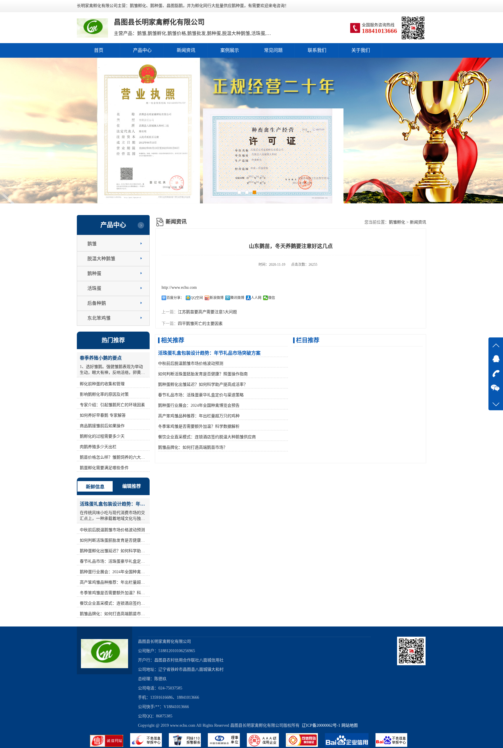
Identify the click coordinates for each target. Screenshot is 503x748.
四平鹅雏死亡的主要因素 (200, 323)
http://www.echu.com (179, 287)
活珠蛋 (94, 288)
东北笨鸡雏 (99, 318)
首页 (98, 50)
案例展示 (229, 50)
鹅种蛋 (94, 273)
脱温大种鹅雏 (101, 258)
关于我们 (360, 50)
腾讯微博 (237, 298)
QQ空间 (197, 298)
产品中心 (142, 50)
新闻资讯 (186, 50)
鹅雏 (92, 243)
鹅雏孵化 (397, 222)
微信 (271, 298)
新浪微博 (217, 298)
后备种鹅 (96, 303)
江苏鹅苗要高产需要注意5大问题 (207, 312)
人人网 (256, 298)
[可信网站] (305, 745)
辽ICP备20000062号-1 (320, 725)
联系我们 (317, 50)
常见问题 (273, 50)
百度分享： (175, 298)
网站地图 (349, 725)
